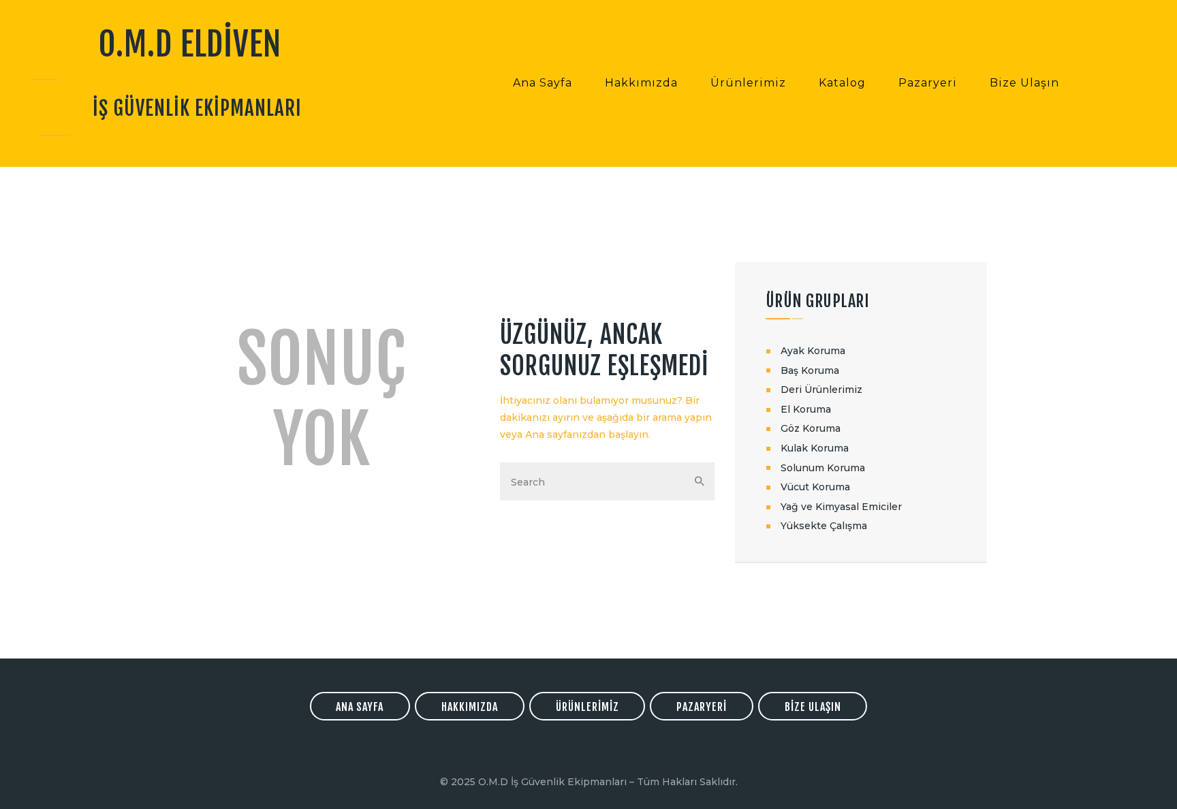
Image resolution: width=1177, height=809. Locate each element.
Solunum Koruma (823, 468)
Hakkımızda (469, 707)
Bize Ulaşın (813, 707)
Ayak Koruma (813, 351)
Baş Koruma (810, 370)
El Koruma (806, 409)
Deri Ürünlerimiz (821, 389)
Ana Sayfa (359, 707)
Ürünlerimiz (587, 707)
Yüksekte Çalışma (824, 526)
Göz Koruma (811, 428)
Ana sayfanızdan (565, 434)
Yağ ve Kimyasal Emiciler (841, 507)
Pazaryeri (701, 707)
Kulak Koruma (815, 448)
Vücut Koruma (815, 487)
